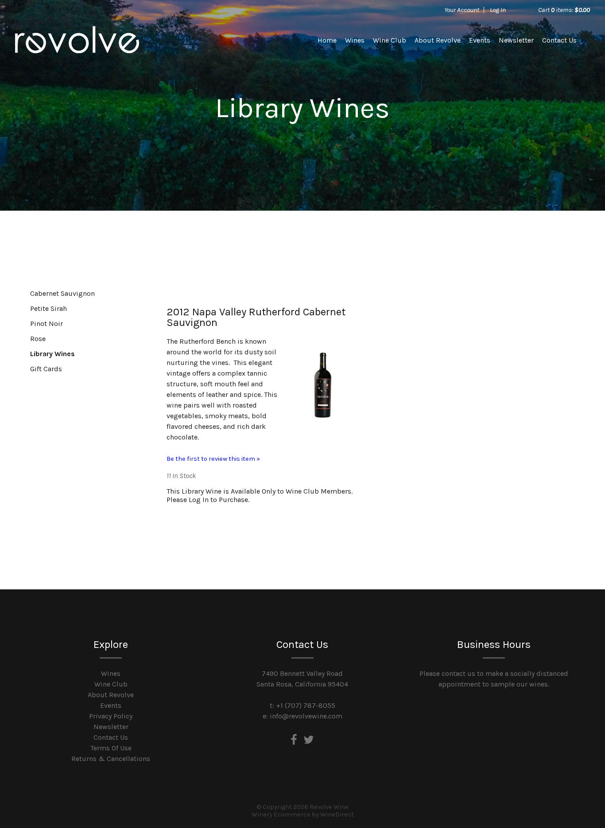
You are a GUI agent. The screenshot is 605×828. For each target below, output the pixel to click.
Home (327, 40)
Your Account (461, 10)
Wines (355, 40)
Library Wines (52, 353)
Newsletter (516, 40)
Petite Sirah (48, 308)
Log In (498, 10)
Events (479, 40)
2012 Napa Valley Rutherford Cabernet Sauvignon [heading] (256, 317)
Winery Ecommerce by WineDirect (303, 814)
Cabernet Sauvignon (62, 293)
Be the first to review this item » (213, 459)
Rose (38, 338)
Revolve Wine (77, 40)
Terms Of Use (111, 748)
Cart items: (564, 10)
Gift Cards (46, 369)
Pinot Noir (46, 323)
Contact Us (559, 40)
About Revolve (438, 40)
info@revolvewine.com (306, 716)
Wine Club (389, 40)
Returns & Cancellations (110, 758)
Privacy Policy (110, 716)
